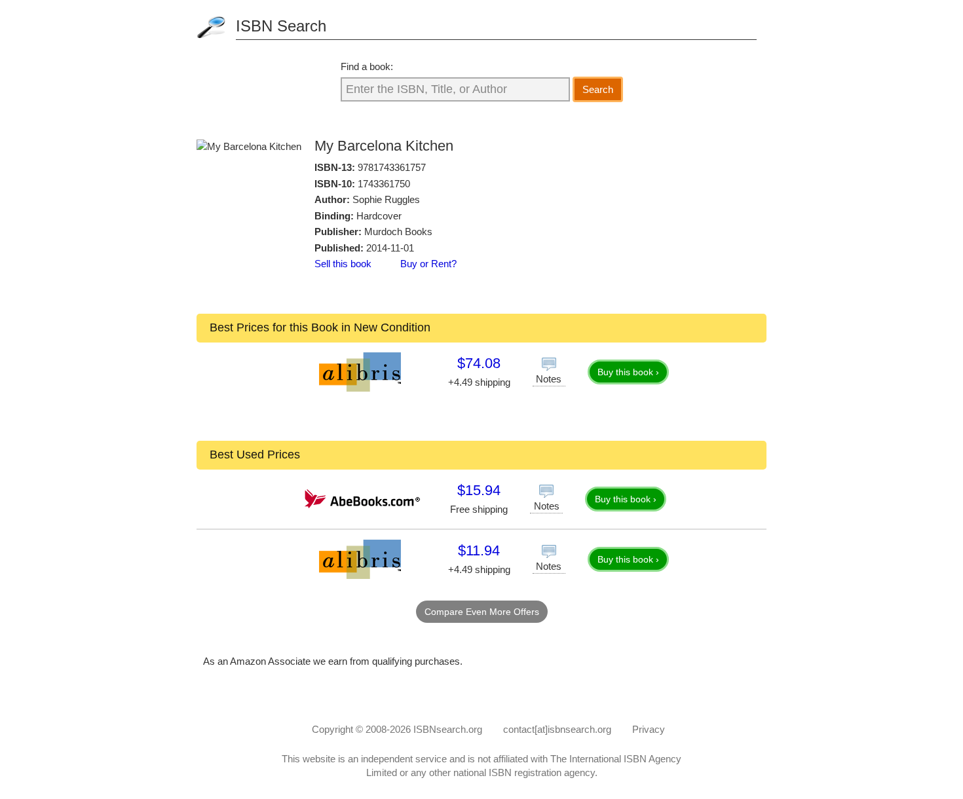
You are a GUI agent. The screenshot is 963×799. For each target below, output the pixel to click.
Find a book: (367, 66)
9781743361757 (392, 167)
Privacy (648, 729)
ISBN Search (281, 26)
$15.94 (478, 490)
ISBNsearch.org (447, 729)
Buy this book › (628, 372)
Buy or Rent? (428, 263)
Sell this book (342, 263)
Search (597, 89)
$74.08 (478, 363)
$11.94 (479, 550)
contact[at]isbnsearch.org (557, 729)
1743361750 (384, 183)
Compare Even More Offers (482, 611)
